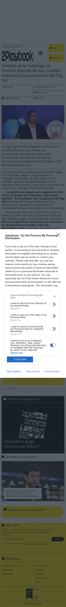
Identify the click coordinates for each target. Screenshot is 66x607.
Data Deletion (14, 371)
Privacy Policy (52, 371)
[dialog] (33, 303)
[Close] (59, 236)
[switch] (53, 304)
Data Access (33, 371)
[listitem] (33, 296)
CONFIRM (20, 359)
